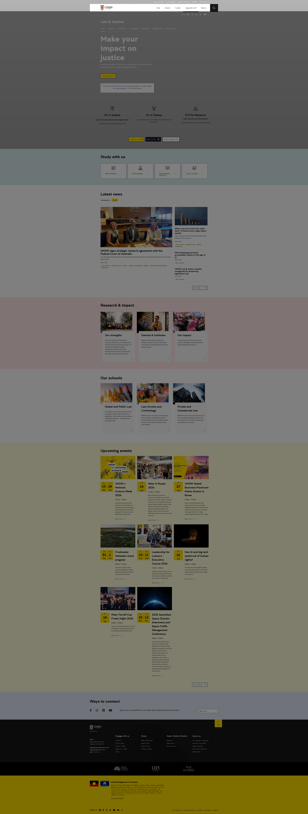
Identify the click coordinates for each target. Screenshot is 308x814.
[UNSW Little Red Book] (122, 810)
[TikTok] (201, 14)
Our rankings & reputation (201, 740)
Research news (171, 746)
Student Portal (145, 746)
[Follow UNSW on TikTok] (110, 810)
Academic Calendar (146, 749)
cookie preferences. (121, 88)
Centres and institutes (200, 749)
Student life (146, 28)
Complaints (215, 810)
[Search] (214, 8)
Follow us (93, 810)
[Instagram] (196, 14)
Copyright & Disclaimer (189, 810)
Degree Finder (145, 743)
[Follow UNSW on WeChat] (118, 810)
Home (103, 28)
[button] (108, 76)
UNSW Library (196, 752)
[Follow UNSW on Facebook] (103, 810)
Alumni (117, 752)
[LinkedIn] (188, 14)
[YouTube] (205, 14)
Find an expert (120, 743)
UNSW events (170, 743)
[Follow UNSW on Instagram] (106, 810)
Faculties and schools (199, 743)
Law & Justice (112, 22)
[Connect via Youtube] (110, 710)
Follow (183, 14)
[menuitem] (158, 8)
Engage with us (158, 28)
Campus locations (198, 746)
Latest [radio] (115, 200)
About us (111, 28)
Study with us (121, 28)
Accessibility (199, 810)
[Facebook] (192, 14)
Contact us (119, 740)
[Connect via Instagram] (97, 710)
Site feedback (207, 810)
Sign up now (203, 711)
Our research (134, 28)
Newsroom (169, 740)
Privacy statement (176, 810)
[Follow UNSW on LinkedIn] (100, 810)
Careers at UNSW (120, 746)
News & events (171, 28)
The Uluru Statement (117, 798)
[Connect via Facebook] (91, 710)
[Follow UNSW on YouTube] (114, 810)
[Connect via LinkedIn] (103, 710)
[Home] (107, 8)
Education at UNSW (121, 749)
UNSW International (147, 740)
